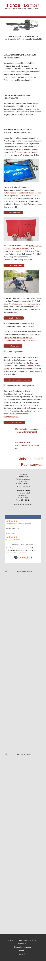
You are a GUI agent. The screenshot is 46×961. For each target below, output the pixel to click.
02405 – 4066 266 (24, 500)
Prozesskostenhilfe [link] (17, 411)
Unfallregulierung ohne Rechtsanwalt (23, 304)
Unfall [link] (6, 106)
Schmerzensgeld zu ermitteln (26, 152)
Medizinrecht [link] (26, 80)
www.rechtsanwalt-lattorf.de (21, 940)
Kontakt (22, 950)
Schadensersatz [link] (31, 36)
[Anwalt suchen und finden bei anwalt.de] (23, 558)
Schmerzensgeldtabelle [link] (25, 357)
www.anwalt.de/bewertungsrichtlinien (16, 552)
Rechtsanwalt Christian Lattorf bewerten (23, 544)
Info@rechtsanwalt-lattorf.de (23, 504)
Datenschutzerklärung (22, 947)
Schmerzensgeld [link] (15, 36)
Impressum (22, 944)
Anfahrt (22, 954)
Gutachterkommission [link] (12, 397)
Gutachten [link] (17, 391)
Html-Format (33, 196)
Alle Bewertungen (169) (12, 528)
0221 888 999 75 (24, 484)
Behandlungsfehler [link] (11, 190)
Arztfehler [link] (38, 39)
